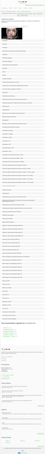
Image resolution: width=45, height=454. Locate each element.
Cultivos (34, 13)
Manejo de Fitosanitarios (7, 356)
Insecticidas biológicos (7, 58)
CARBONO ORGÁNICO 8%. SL (10, 331)
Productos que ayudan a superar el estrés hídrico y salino (14, 196)
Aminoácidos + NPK (6, 144)
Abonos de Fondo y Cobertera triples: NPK (11, 246)
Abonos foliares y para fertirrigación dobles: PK (12, 274)
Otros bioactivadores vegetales (11, 11)
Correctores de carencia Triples (8, 315)
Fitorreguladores (5, 109)
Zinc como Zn (5, 308)
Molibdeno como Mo (6, 305)
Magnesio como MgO (6, 287)
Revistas (25, 8)
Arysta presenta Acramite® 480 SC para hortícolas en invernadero (12, 390)
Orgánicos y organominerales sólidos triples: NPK (12, 235)
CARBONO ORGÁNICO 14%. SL (11, 334)
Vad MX (15, 8)
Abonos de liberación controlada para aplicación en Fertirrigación (15, 256)
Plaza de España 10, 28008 (8, 375)
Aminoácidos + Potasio (7, 137)
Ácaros (3, 71)
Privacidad (3, 358)
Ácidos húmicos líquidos (7, 218)
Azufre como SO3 (6, 280)
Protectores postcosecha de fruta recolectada (11, 211)
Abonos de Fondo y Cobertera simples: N (11, 239)
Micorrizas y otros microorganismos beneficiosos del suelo (14, 123)
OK (19, 452)
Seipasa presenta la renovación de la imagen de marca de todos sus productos (14, 386)
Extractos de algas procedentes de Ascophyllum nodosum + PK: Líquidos (17, 179)
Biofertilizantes (5, 120)
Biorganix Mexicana (5, 417)
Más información (24, 452)
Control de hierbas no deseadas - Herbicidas (11, 89)
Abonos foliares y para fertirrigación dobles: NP (12, 267)
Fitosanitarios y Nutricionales (25, 11)
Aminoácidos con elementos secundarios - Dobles (12, 154)
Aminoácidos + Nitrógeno (7, 134)
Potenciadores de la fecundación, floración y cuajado (13, 204)
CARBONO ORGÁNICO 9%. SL (10, 333)
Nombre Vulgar (39, 13)
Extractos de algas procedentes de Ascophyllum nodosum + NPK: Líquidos (17, 182)
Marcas (30, 13)
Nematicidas (5, 92)
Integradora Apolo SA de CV (6, 412)
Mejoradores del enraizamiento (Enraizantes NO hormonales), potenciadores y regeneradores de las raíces (18, 201)
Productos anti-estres (6, 190)
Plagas (18, 15)
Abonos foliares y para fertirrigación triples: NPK (12, 277)
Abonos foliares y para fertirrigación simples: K (12, 263)
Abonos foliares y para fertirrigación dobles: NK (12, 270)
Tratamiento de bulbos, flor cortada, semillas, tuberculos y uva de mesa (17, 103)
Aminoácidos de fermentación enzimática (10, 127)
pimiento (18, 11)
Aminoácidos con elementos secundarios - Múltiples (13, 161)
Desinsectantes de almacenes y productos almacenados (14, 51)
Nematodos (4, 68)
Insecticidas (4, 40)
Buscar (24, 26)
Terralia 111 (8, 440)
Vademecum (4, 8)
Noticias (20, 8)
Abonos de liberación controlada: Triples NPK (11, 253)
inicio (4, 11)
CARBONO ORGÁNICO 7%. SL (10, 329)
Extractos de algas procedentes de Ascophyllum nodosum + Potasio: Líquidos (18, 172)
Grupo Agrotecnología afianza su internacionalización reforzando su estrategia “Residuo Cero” (17, 400)
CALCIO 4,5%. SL (8, 327)
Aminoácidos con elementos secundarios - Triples (12, 158)
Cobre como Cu (5, 294)
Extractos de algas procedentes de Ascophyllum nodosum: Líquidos (16, 168)
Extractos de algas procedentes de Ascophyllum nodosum (14, 165)
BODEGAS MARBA (5, 427)
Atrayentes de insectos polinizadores (10, 65)
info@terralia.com (6, 378)
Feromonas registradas (7, 61)
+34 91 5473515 (6, 376)
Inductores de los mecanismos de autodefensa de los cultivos (15, 85)
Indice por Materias (20, 13)
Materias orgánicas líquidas (8, 222)
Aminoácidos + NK (6, 141)
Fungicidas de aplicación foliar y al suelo (10, 82)
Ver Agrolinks (41, 433)
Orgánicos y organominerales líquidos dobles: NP (12, 225)
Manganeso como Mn (6, 301)
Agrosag (3, 422)
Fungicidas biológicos (6, 78)
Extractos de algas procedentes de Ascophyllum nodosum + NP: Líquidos (17, 175)
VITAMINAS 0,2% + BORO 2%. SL (11, 336)
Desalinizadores (5, 193)
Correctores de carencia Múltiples (9, 318)
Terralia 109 (37, 440)
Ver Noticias (41, 405)
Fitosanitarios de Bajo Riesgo (8, 96)
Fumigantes (4, 47)
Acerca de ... (4, 360)
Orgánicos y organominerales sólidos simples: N (12, 232)
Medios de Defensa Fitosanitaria (9, 116)
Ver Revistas (41, 446)
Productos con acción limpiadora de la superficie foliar (13, 113)
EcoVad (10, 8)
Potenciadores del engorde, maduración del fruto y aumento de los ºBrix (17, 208)
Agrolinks (30, 8)
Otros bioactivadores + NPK (8, 147)
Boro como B (5, 291)
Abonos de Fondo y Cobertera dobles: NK (11, 242)
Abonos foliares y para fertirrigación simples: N (12, 260)
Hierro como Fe (5, 298)
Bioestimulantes (5, 106)
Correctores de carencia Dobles (9, 312)
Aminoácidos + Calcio (6, 151)
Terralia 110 (22, 440)
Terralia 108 (8, 442)
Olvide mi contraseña (35, 5)
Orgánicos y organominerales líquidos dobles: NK (12, 229)
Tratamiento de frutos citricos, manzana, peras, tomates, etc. (14, 99)
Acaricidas (4, 44)
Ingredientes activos (24, 15)
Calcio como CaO (6, 284)
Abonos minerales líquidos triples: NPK (10, 249)
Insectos (4, 75)
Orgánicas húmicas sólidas (8, 215)
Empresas (26, 13)
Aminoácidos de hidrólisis (7, 130)
